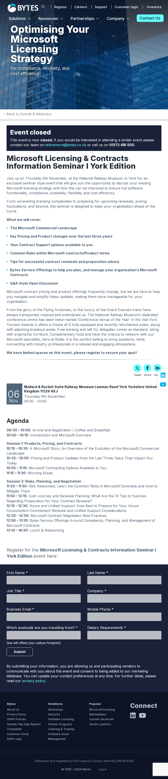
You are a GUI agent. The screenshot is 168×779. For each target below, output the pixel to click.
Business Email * (20, 609)
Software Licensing (61, 719)
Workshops (55, 709)
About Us (13, 709)
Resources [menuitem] (48, 18)
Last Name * (97, 573)
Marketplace (97, 714)
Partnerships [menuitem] (82, 18)
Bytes (11, 703)
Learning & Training (61, 729)
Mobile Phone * (100, 609)
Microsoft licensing (102, 709)
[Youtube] (142, 716)
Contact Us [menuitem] (150, 18)
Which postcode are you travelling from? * (42, 627)
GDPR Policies (16, 719)
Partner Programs (60, 724)
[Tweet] (137, 368)
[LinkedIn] (133, 716)
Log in (103, 769)
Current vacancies (101, 719)
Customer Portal (18, 734)
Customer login (126, 7)
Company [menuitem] (115, 18)
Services (54, 714)
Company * (96, 591)
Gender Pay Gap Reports (24, 724)
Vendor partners (100, 724)
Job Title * (15, 591)
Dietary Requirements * (106, 627)
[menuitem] (43, 7)
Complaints (14, 729)
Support (101, 7)
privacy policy (33, 681)
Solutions (55, 703)
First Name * (17, 573)
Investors (154, 7)
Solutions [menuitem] (17, 18)
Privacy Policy (16, 714)
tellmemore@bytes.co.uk (65, 145)
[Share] (147, 368)
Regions (60, 7)
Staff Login (14, 738)
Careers (80, 7)
